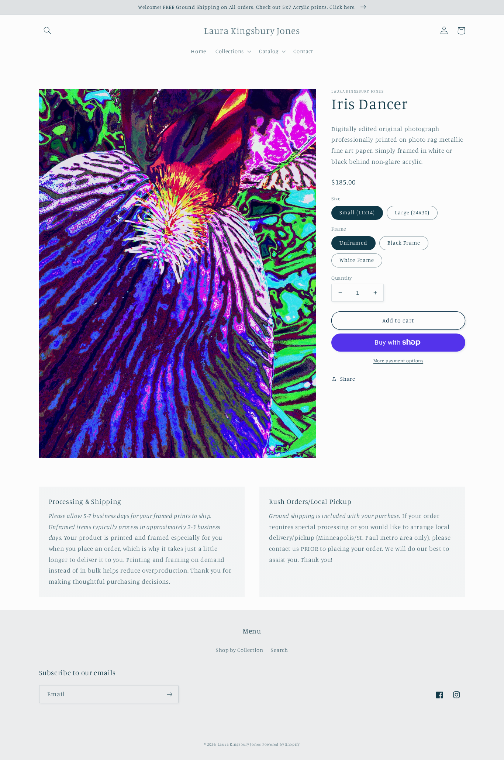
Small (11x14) (357, 212)
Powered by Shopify (281, 744)
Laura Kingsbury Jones (239, 744)
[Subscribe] (169, 694)
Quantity (341, 277)
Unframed (353, 242)
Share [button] (347, 379)
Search (279, 650)
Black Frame (404, 242)
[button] (47, 30)
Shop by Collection (239, 650)
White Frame (356, 260)
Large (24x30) (412, 212)
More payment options (398, 360)
